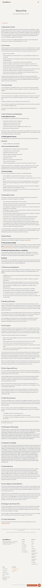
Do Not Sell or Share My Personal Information (6, 578)
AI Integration (24, 544)
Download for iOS (15, 568)
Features (23, 541)
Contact (33, 548)
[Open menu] (38, 2)
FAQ (32, 544)
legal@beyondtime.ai (5, 523)
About (33, 546)
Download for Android (14, 571)
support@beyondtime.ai (7, 247)
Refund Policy (27, 240)
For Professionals (25, 551)
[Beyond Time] (6, 2)
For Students (24, 550)
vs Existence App (34, 564)
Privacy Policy (5, 568)
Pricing (23, 543)
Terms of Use (5, 570)
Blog (32, 541)
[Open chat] (39, 585)
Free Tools (23, 548)
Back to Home (5, 22)
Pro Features (24, 546)
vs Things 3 (33, 562)
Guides (33, 543)
